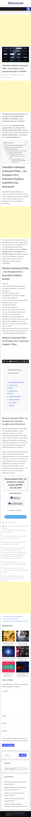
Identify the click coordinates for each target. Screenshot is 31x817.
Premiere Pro (13, 522)
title (12, 554)
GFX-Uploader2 (19, 75)
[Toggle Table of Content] (25, 142)
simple (17, 552)
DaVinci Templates (15, 396)
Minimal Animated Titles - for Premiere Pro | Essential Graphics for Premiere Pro (14, 549)
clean (5, 526)
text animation (6, 554)
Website (4, 731)
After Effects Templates (16, 382)
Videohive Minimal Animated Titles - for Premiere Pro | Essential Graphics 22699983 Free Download (15, 570)
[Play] (4, 361)
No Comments (8, 77)
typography (20, 554)
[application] (15, 355)
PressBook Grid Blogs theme (18, 815)
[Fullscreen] (27, 361)
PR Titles (6, 522)
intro (20, 526)
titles (14, 554)
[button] (15, 355)
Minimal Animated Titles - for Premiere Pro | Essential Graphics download (14, 543)
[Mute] (24, 361)
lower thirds (25, 526)
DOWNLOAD (16, 503)
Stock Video (12, 402)
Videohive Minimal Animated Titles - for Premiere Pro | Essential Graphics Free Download (13, 578)
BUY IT (17, 498)
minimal (5, 528)
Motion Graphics (14, 399)
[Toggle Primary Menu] (28, 9)
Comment (5, 691)
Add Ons (11, 405)
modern (5, 552)
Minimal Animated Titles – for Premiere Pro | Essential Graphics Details (17, 151)
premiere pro (11, 552)
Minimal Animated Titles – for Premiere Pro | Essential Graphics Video (17, 156)
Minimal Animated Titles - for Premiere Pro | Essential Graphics (14, 531)
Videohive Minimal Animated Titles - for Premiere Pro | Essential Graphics (13, 557)
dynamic (16, 526)
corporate (10, 526)
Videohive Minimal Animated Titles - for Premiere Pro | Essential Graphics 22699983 (14, 563)
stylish (21, 552)
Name (4, 715)
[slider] (14, 361)
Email (4, 723)
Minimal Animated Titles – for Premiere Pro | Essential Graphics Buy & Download (19, 160)
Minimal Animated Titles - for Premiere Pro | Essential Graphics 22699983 (14, 537)
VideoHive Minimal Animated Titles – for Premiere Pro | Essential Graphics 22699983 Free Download (15, 147)
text (25, 552)
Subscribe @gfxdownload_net (16, 517)
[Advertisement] (15, 30)
